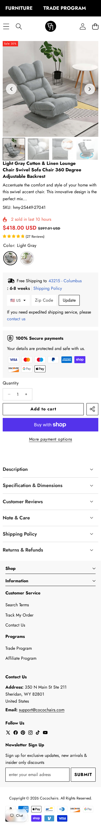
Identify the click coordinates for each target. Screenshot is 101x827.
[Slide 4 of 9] (87, 149)
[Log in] (82, 27)
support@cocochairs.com (41, 710)
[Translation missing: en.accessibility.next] (89, 89)
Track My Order (19, 615)
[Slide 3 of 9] (63, 149)
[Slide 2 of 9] (38, 149)
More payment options (50, 439)
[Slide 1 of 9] (14, 149)
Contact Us (15, 625)
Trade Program (18, 648)
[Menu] (6, 27)
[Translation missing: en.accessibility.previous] (11, 89)
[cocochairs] (51, 26)
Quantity (11, 383)
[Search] (19, 27)
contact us (16, 319)
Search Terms (17, 605)
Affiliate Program (20, 658)
